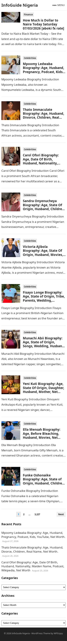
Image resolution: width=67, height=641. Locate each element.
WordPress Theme (40, 633)
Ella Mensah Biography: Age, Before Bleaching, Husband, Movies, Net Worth (41, 435)
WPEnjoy (58, 633)
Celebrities (30, 58)
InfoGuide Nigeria (19, 5)
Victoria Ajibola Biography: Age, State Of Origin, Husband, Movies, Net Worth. (43, 252)
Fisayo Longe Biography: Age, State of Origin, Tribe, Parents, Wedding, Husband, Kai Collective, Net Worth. (44, 300)
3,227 (37, 514)
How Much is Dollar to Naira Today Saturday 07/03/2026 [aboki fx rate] (43, 24)
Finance (28, 14)
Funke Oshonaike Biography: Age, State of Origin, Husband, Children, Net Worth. (44, 481)
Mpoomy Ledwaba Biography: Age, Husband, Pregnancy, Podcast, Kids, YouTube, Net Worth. (43, 70)
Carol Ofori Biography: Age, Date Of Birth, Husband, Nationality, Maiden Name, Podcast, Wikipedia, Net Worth (41, 163)
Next (61, 514)
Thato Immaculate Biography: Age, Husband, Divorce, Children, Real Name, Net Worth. (43, 115)
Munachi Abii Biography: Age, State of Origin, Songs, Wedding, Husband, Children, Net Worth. (44, 344)
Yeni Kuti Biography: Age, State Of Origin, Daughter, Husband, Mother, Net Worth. (43, 390)
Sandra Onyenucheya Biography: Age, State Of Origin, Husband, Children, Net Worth (44, 207)
